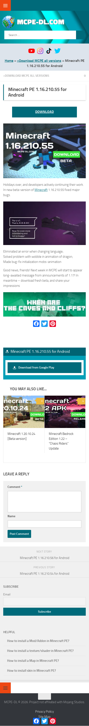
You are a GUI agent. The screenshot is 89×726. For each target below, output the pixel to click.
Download (44, 112)
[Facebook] (36, 323)
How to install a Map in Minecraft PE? (33, 661)
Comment (15, 487)
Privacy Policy (44, 712)
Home (9, 61)
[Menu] (5, 5)
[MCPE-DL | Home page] (45, 22)
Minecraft (41, 190)
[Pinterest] (53, 323)
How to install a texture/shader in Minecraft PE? (40, 651)
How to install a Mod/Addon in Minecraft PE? (38, 641)
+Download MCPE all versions (39, 61)
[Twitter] (44, 323)
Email (6, 594)
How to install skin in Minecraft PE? (31, 671)
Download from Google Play (36, 367)
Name (11, 516)
